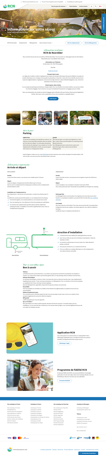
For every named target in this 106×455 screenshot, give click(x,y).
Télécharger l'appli (64, 343)
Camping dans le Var (35, 419)
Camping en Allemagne (83, 408)
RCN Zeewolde (57, 417)
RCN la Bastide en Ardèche (14, 413)
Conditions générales (45, 449)
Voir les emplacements (73, 43)
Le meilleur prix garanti (104, 23)
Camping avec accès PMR (83, 419)
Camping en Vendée (35, 421)
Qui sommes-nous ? (82, 427)
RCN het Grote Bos (58, 419)
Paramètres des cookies (92, 449)
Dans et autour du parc (46, 44)
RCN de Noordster (58, 413)
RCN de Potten (57, 410)
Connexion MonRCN (64, 380)
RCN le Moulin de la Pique (14, 417)
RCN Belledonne (11, 410)
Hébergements (33, 43)
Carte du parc (53, 98)
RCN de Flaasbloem (59, 424)
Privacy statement (68, 449)
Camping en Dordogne (36, 415)
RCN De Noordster (12, 43)
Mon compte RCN (81, 431)
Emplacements (23, 43)
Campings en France (35, 408)
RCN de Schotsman (58, 423)
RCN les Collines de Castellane (15, 419)
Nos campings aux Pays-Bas (61, 408)
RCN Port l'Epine (11, 421)
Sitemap (54, 449)
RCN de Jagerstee (58, 415)
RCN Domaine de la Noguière (14, 411)
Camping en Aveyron (35, 411)
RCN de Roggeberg (58, 411)
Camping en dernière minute (84, 421)
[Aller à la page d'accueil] (9, 6)
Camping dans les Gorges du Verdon (39, 417)
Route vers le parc (53, 71)
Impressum (77, 449)
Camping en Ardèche (35, 410)
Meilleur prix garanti (82, 423)
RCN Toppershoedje (59, 421)
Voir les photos (86, 118)
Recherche (60, 449)
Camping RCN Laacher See (83, 410)
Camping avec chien (82, 417)
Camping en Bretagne (36, 413)
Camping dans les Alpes (36, 423)
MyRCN (45, 154)
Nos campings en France (13, 408)
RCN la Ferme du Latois (13, 415)
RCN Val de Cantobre (12, 423)
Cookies (83, 449)
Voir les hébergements (91, 43)
